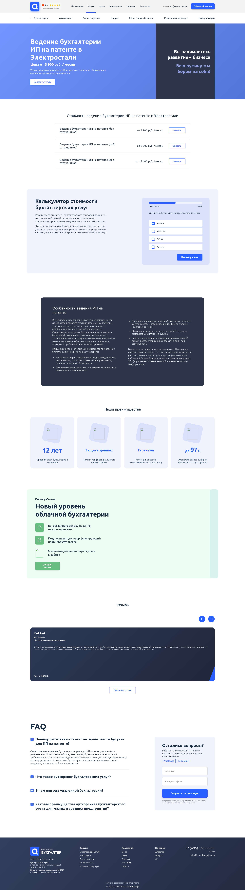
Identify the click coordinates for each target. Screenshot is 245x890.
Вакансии (126, 859)
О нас (124, 852)
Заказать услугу (42, 82)
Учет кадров (85, 855)
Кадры (114, 18)
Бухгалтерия (41, 18)
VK (156, 859)
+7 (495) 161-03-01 (179, 6)
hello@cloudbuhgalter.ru (202, 855)
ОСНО (160, 239)
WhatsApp (168, 761)
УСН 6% (160, 223)
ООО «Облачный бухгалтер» (126, 886)
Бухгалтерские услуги (90, 852)
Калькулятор (115, 6)
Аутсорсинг (65, 18)
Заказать (177, 130)
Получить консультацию (185, 793)
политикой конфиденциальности (176, 803)
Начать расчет (189, 257)
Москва (166, 6)
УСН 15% (161, 231)
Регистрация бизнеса (141, 18)
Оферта (125, 866)
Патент (160, 247)
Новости (131, 6)
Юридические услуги (176, 18)
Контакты (145, 6)
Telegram (183, 761)
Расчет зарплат (91, 18)
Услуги (91, 6)
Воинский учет (87, 863)
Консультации (207, 18)
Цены (102, 6)
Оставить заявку (48, 566)
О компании (77, 6)
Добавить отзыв (122, 690)
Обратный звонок (203, 6)
